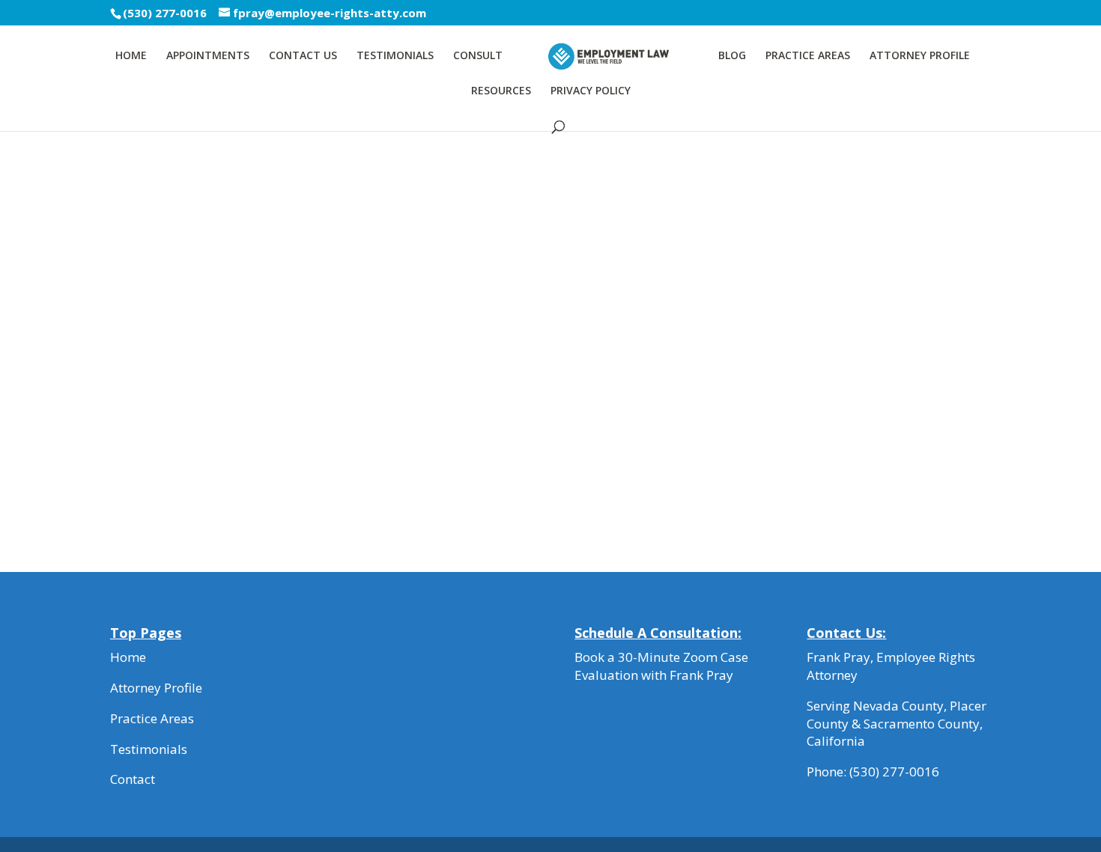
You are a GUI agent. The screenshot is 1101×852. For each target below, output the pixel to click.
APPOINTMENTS (207, 56)
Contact (132, 779)
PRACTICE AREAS (807, 56)
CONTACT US (303, 56)
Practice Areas (152, 718)
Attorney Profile (156, 687)
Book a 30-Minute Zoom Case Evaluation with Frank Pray (661, 666)
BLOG (732, 56)
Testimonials (148, 749)
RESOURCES (501, 91)
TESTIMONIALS (395, 56)
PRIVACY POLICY (590, 91)
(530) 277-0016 (894, 771)
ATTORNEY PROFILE (920, 56)
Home (128, 657)
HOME (131, 56)
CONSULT (478, 56)
